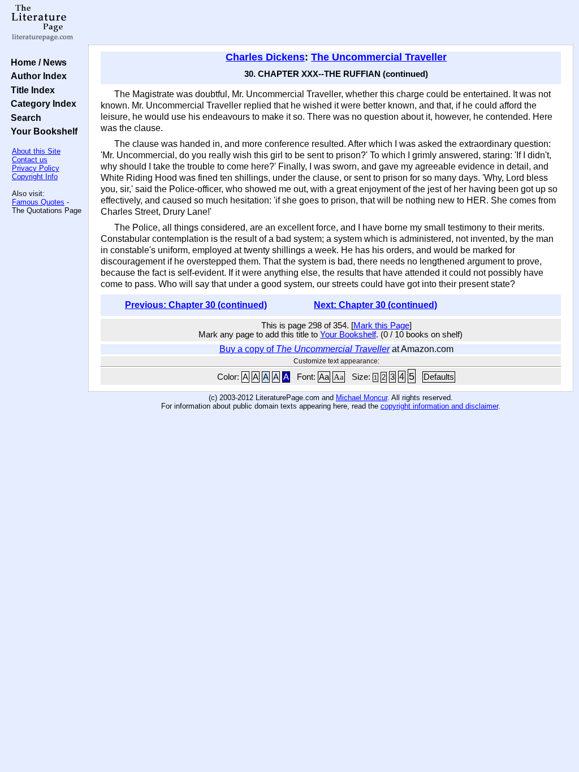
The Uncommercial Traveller (379, 57)
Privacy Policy (35, 168)
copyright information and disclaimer (439, 406)
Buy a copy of (304, 349)
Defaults (439, 376)
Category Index (41, 103)
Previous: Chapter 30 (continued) (196, 305)
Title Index (30, 90)
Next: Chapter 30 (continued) (375, 305)
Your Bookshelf (41, 131)
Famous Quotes (38, 202)
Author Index (36, 76)
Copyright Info (35, 176)
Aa (324, 376)
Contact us (29, 159)
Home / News (36, 62)
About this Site (36, 151)
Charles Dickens (265, 57)
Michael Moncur (361, 397)
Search (23, 117)
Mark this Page (381, 325)
